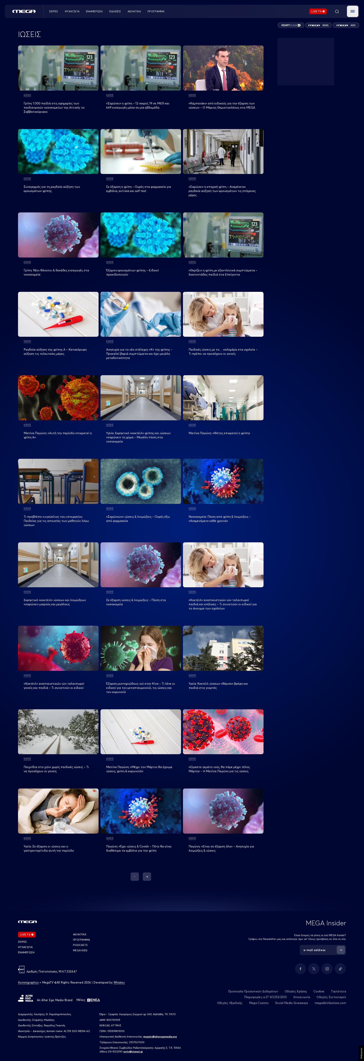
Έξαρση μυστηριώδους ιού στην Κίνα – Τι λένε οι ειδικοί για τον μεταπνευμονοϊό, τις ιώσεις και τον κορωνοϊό (140, 688)
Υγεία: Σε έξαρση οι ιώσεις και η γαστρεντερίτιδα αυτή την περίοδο (49, 848)
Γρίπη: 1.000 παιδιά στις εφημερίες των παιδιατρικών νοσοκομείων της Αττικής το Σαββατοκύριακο (54, 107)
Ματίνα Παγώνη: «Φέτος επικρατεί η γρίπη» (219, 433)
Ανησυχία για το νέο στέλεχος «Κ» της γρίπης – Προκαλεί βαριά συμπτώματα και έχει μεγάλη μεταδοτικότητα (139, 354)
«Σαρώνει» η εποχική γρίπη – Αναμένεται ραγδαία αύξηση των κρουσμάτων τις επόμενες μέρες (222, 191)
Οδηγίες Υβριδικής (229, 1003)
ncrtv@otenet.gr (133, 1051)
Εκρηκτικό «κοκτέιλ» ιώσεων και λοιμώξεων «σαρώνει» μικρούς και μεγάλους (55, 602)
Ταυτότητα (338, 991)
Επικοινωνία (301, 997)
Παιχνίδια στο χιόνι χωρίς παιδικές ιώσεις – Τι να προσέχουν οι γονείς (56, 769)
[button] (352, 11)
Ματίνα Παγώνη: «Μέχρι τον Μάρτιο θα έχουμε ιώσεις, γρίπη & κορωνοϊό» (139, 769)
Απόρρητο (361, 1053)
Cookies (319, 991)
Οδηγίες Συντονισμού (331, 997)
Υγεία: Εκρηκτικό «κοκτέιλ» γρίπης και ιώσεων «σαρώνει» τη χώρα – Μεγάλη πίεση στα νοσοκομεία (138, 437)
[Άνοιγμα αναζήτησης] (337, 11)
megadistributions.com (330, 1003)
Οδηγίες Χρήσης (296, 991)
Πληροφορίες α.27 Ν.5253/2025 (265, 997)
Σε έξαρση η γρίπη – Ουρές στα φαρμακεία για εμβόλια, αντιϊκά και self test (138, 189)
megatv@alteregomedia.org (160, 1036)
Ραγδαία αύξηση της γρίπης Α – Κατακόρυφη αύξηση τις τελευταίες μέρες (55, 351)
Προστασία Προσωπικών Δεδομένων (253, 991)
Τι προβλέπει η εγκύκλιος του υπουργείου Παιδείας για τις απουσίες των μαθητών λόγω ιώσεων (56, 521)
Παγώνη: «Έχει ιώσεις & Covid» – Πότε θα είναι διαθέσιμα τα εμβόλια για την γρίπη (139, 848)
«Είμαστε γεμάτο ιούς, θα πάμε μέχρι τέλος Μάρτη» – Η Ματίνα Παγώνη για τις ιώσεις (219, 769)
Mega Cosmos (259, 1003)
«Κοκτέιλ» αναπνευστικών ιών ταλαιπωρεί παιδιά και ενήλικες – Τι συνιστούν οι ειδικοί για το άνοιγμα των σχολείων (223, 604)
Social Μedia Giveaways (291, 1003)
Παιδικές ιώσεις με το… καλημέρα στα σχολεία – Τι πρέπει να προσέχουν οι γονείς (223, 351)
